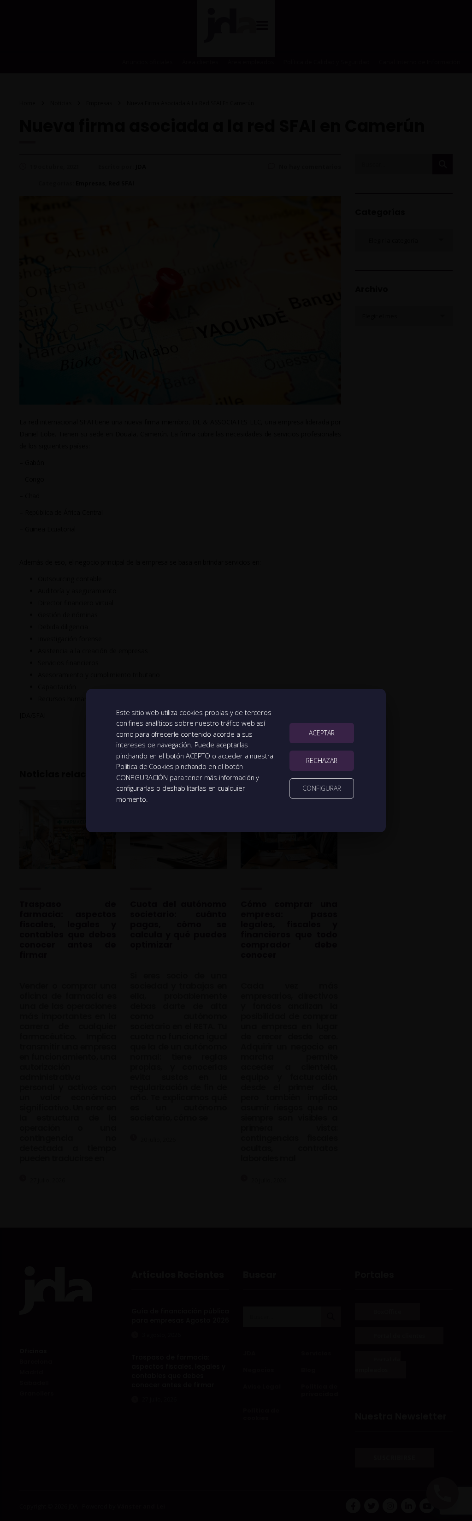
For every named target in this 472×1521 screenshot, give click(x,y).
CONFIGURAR (321, 788)
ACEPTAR (322, 732)
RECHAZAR (321, 760)
